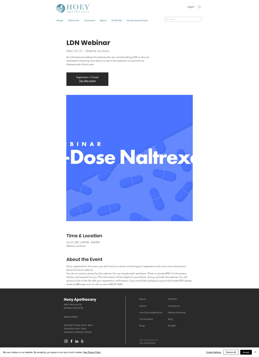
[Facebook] (71, 341)
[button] (199, 6)
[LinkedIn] (77, 341)
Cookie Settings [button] (213, 352)
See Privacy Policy (92, 352)
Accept (246, 352)
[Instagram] (66, 341)
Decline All (231, 352)
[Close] (255, 352)
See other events (87, 80)
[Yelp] (82, 341)
